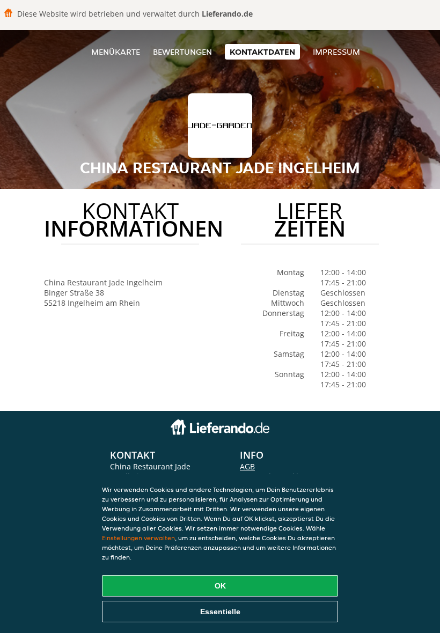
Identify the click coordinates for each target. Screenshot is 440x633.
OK (220, 586)
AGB (247, 466)
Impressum (336, 51)
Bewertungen (182, 51)
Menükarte (115, 51)
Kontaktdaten (262, 51)
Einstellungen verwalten (138, 538)
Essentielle (220, 611)
